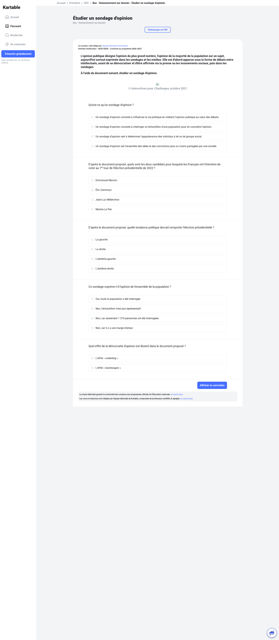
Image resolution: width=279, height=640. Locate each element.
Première (74, 3)
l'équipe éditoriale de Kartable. (115, 46)
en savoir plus (177, 394)
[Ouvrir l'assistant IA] (271, 632)
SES (86, 3)
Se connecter (18, 44)
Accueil (14, 17)
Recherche (16, 35)
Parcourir (15, 26)
